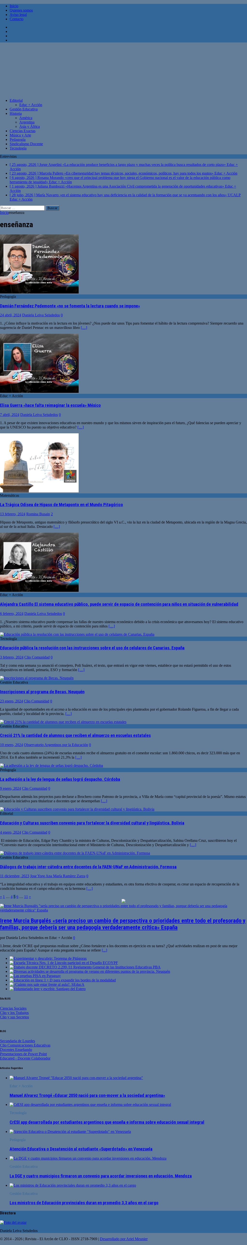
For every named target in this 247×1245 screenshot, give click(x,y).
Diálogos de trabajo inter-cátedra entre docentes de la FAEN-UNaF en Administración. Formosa (88, 867)
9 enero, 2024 (10, 788)
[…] (84, 328)
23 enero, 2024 (11, 701)
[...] (104, 950)
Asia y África (29, 126)
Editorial (16, 100)
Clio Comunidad (37, 657)
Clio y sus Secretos (14, 1017)
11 (26, 897)
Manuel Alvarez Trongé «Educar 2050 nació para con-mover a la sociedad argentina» (87, 1095)
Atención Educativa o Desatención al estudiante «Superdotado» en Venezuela (81, 1149)
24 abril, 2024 (10, 315)
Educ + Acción (30, 105)
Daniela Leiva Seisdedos (41, 315)
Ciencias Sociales (13, 1008)
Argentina (26, 122)
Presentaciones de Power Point (23, 1054)
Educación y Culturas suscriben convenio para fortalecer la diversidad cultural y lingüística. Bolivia (92, 823)
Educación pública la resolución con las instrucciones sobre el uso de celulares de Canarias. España (92, 648)
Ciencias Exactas (22, 131)
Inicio (14, 6)
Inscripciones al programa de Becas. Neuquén (42, 691)
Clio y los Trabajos (14, 1013)
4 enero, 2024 (10, 832)
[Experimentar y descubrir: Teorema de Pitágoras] (48, 958)
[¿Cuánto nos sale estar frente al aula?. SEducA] (47, 984)
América (25, 118)
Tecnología (18, 148)
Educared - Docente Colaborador (25, 1058)
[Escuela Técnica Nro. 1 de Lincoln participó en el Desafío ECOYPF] (64, 963)
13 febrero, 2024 (12, 514)
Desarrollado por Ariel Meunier (124, 1239)
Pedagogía (18, 139)
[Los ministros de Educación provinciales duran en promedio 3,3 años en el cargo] (73, 1185)
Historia (16, 113)
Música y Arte (20, 135)
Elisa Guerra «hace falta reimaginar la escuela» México (50, 405)
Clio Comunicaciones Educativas (25, 1045)
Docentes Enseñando (16, 1050)
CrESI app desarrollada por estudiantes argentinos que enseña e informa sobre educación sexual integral (107, 1122)
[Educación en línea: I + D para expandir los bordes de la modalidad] (63, 980)
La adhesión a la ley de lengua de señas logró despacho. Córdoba (60, 779)
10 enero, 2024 (11, 745)
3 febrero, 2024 (11, 657)
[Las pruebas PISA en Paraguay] (35, 976)
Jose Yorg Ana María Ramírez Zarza (57, 876)
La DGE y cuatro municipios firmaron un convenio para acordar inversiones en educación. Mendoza (101, 1176)
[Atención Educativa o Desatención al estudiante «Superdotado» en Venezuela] (70, 1131)
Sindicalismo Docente (26, 144)
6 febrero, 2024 (11, 614)
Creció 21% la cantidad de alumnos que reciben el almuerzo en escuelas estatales (75, 735)
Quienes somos (21, 10)
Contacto (16, 19)
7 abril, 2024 (9, 415)
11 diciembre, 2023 (14, 876)
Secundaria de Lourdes (17, 1041)
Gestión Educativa (24, 109)
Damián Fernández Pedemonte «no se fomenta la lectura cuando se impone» (70, 306)
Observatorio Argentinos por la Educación (56, 745)
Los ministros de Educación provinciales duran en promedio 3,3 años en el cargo (84, 1202)
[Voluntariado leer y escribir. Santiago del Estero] (48, 989)
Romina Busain (38, 514)
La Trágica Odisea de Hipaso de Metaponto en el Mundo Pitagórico (61, 504)
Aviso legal (18, 15)
